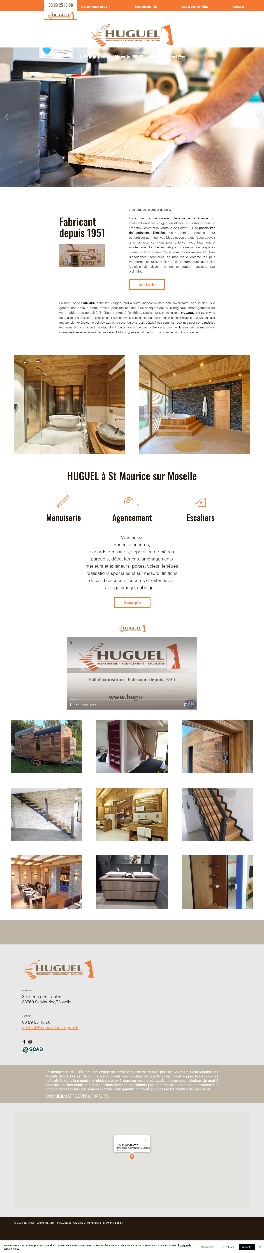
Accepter (247, 1247)
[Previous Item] (6, 117)
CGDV (18, 1226)
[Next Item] (258, 117)
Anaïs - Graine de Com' (42, 1222)
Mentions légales (113, 1222)
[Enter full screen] (192, 704)
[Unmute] (77, 704)
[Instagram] (30, 1042)
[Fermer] (260, 1247)
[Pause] (71, 704)
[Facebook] (24, 1042)
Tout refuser (227, 1247)
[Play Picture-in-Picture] (186, 704)
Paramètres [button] (207, 1247)
